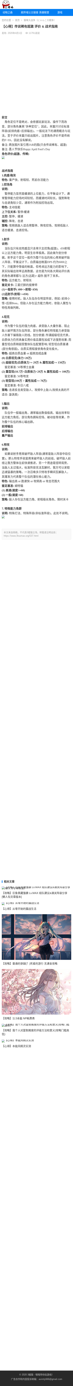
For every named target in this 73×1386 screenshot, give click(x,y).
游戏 (59, 12)
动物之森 (8, 12)
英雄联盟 (44, 12)
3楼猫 (30, 1374)
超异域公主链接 (28, 12)
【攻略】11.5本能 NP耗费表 (18, 1018)
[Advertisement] (36, 75)
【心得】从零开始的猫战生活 (19, 908)
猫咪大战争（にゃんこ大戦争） (40, 20)
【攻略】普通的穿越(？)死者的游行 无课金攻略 (29, 963)
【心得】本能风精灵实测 (16, 1046)
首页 (17, 20)
